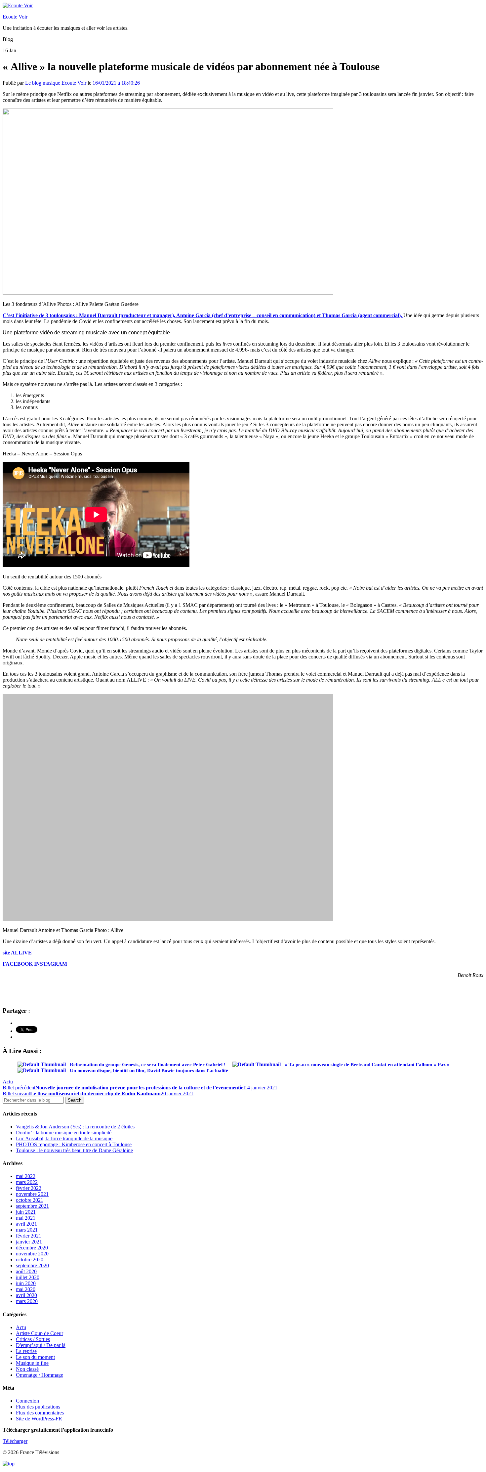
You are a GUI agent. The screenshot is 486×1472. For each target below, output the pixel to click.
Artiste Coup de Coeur (39, 1333)
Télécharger (15, 1441)
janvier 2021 (29, 1241)
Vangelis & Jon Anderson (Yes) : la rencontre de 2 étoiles (75, 1126)
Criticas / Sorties (33, 1339)
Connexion (27, 1401)
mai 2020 (25, 1289)
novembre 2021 (32, 1194)
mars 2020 (27, 1301)
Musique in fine (32, 1363)
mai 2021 (25, 1218)
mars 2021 (27, 1230)
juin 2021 (26, 1212)
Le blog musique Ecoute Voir (55, 83)
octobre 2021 (29, 1200)
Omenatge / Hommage (39, 1375)
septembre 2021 (32, 1206)
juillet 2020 (27, 1277)
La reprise (26, 1351)
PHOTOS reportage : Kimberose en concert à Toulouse (74, 1144)
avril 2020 (26, 1295)
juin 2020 (26, 1283)
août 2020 (26, 1271)
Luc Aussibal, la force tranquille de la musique (64, 1138)
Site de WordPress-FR (39, 1418)
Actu (8, 1081)
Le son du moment (35, 1357)
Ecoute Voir (15, 17)
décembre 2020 (32, 1247)
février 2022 (28, 1188)
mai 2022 (25, 1176)
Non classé (27, 1369)
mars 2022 (27, 1182)
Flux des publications (38, 1406)
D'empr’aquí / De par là (40, 1345)
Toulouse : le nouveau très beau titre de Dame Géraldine (74, 1150)
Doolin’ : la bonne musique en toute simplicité (63, 1132)
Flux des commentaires (40, 1412)
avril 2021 (26, 1224)
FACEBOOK (18, 964)
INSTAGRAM (50, 964)
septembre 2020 (32, 1265)
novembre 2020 (32, 1253)
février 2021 (28, 1236)
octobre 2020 (29, 1259)
